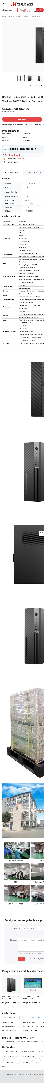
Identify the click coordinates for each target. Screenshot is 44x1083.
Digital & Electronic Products (12, 1026)
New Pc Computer (10, 1057)
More (4, 1066)
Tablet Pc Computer (28, 1057)
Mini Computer (36, 16)
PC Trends (36, 1062)
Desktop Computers (30, 1030)
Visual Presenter (8, 1022)
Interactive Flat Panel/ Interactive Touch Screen (33, 1026)
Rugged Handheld (29, 1022)
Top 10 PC (24, 1062)
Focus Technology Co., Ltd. (28, 1074)
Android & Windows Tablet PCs (13, 1030)
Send (21, 959)
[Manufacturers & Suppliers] (22, 4)
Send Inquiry (22, 119)
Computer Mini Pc (10, 1062)
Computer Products (14, 16)
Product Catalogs (34, 1018)
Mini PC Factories (28, 1051)
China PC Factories (10, 1051)
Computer (26, 16)
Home (4, 16)
